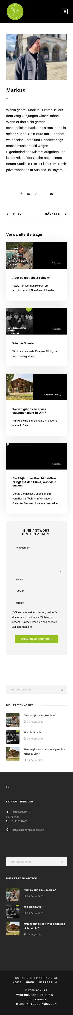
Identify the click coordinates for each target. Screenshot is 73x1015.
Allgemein (56, 263)
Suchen (62, 689)
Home (17, 982)
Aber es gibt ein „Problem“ (31, 277)
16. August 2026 (35, 760)
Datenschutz (36, 990)
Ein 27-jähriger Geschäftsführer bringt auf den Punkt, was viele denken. (34, 482)
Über (30, 982)
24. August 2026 (35, 721)
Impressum (48, 982)
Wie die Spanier (23, 343)
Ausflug (57, 394)
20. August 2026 (35, 738)
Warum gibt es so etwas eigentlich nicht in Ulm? (29, 410)
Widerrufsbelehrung (34, 995)
